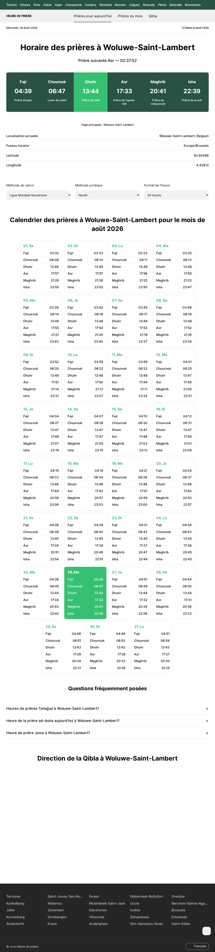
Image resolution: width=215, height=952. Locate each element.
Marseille (175, 5)
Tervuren (13, 896)
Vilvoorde (96, 917)
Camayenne (73, 5)
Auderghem (98, 924)
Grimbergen (57, 917)
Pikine (162, 5)
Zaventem (56, 910)
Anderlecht (15, 924)
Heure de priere (19, 16)
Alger (58, 5)
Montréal (106, 5)
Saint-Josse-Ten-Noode (66, 896)
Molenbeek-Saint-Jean (107, 903)
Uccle (134, 903)
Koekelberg (15, 903)
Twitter (102, 868)
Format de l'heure (157, 185)
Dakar (47, 5)
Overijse (178, 896)
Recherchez (207, 16)
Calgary (134, 5)
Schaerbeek (139, 917)
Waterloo (55, 903)
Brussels (149, 5)
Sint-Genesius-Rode (146, 924)
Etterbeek (179, 917)
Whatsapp (122, 868)
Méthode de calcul (20, 185)
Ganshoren (98, 910)
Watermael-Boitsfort (146, 896)
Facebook (93, 868)
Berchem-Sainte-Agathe (190, 903)
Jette (10, 910)
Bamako (120, 5)
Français (200, 946)
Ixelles (135, 910)
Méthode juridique (88, 185)
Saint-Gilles (181, 924)
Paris (36, 5)
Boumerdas (193, 5)
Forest (94, 896)
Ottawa (25, 5)
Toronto (11, 5)
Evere (52, 924)
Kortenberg (15, 917)
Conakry (90, 5)
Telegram (112, 868)
